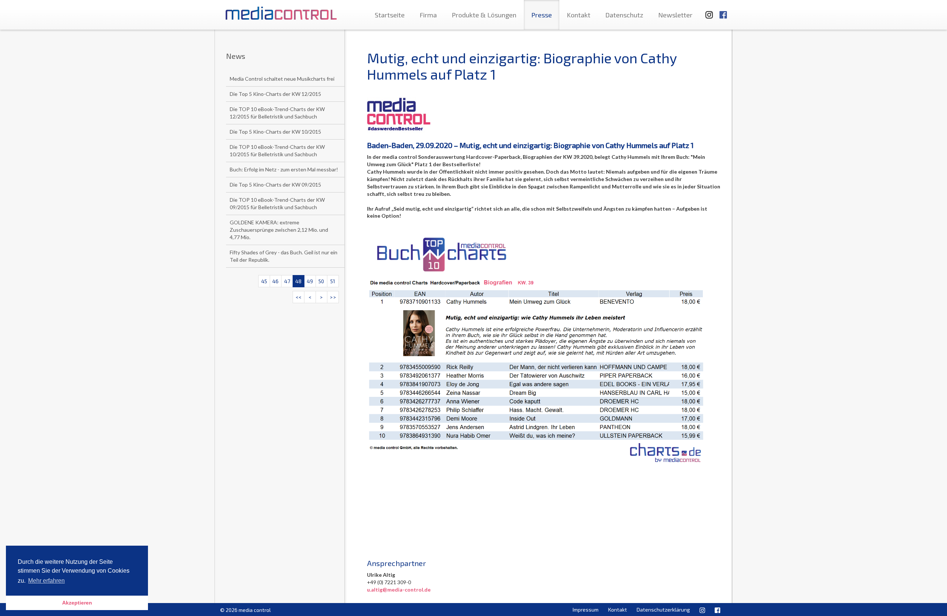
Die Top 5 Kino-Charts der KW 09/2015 (275, 184)
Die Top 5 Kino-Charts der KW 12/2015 (275, 94)
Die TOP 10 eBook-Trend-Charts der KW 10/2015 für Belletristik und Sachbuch (277, 150)
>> (333, 297)
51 (332, 281)
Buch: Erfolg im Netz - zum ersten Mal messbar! (284, 169)
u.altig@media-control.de (399, 589)
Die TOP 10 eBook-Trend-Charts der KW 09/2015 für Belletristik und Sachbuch (277, 203)
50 (321, 281)
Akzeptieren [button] (77, 603)
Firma (428, 15)
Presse (541, 15)
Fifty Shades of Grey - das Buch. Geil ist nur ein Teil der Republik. (283, 256)
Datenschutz (624, 15)
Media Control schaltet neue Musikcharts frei (282, 79)
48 (298, 281)
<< (298, 297)
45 (264, 281)
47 (287, 281)
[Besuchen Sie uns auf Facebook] (723, 11)
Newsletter (675, 15)
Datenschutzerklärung (663, 609)
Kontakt (578, 15)
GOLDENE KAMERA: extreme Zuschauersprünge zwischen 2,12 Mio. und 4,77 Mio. (279, 229)
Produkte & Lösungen (484, 15)
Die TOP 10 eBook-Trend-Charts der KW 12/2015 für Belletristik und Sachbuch (277, 113)
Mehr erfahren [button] (46, 581)
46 (275, 281)
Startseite (390, 15)
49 (310, 281)
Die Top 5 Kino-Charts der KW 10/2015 (275, 131)
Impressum (586, 609)
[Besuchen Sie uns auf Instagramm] (707, 11)
